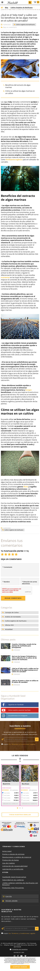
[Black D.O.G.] (10, 773)
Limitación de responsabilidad (14, 866)
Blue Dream (25, 784)
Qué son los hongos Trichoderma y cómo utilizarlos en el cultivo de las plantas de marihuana (24, 657)
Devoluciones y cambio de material (16, 857)
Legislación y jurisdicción (12, 869)
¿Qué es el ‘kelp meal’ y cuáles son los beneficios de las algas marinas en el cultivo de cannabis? (25, 670)
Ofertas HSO (9, 625)
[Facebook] (17, 955)
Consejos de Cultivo (12, 612)
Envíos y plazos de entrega (13, 854)
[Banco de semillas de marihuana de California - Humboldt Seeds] (2, 7)
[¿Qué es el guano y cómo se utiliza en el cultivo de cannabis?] (5, 682)
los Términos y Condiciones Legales (22, 744)
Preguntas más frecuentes (13, 888)
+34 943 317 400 (18, 952)
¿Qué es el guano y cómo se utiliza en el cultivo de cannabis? (25, 681)
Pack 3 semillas (7, 792)
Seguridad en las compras (13, 880)
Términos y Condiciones (13, 846)
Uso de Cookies (8, 863)
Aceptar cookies (20, 967)
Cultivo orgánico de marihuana (25, 25)
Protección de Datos (10, 860)
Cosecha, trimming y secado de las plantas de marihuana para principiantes (24, 645)
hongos (29, 390)
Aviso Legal (7, 851)
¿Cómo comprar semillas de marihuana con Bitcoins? (20, 884)
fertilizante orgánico (14, 159)
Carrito (9, 896)
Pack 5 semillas (7, 795)
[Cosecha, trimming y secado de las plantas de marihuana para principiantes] (5, 646)
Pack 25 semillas (7, 800)
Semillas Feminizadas (6, 787)
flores (25, 487)
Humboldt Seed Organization (14, 877)
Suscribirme (37, 739)
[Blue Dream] (29, 773)
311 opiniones (14, 790)
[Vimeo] (25, 955)
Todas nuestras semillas (20, 814)
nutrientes (5, 277)
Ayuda (5, 872)
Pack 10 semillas (7, 797)
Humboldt (12, 2)
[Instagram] (14, 955)
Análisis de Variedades (13, 617)
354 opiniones (33, 790)
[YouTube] (21, 955)
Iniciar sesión (12, 901)
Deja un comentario (10, 27)
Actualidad (9, 629)
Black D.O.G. (6, 784)
